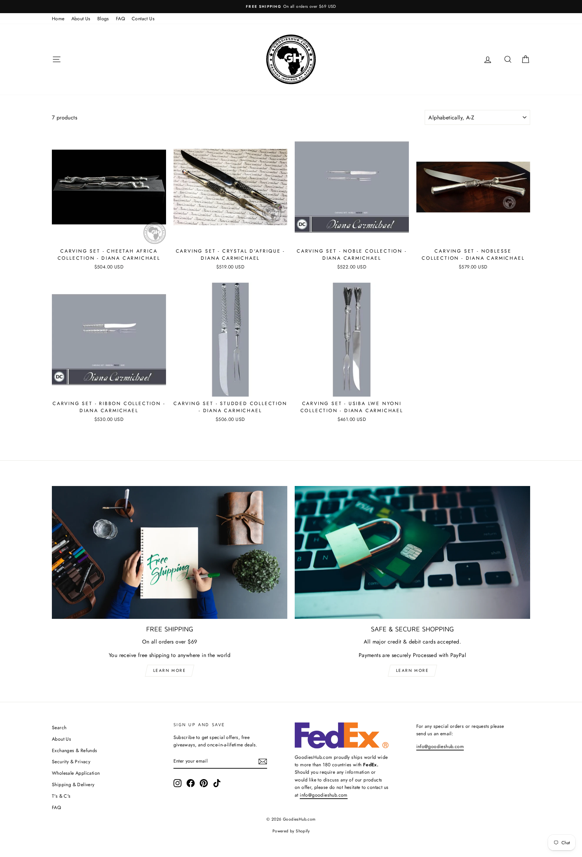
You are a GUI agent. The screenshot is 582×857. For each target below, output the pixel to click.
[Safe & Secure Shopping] (412, 552)
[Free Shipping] (169, 552)
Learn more (169, 670)
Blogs (103, 18)
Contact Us (143, 18)
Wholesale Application (76, 773)
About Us (81, 18)
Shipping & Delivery (73, 784)
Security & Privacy (71, 761)
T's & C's (61, 796)
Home (58, 18)
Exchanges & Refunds (74, 750)
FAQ (120, 18)
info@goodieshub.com (324, 795)
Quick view (109, 236)
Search (59, 727)
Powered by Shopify (291, 831)
